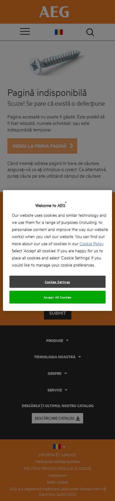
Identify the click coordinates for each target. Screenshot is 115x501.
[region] (57, 250)
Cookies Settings (57, 281)
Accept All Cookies (58, 297)
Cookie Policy (91, 243)
